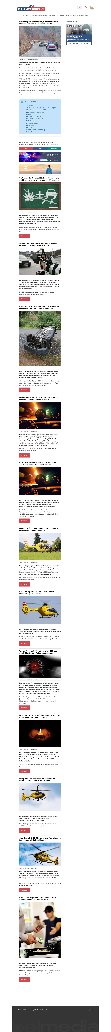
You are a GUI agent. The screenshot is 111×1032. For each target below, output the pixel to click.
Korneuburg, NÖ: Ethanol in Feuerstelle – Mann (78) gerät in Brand (37, 593)
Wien (86, 16)
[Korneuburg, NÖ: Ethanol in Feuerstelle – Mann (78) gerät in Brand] (40, 610)
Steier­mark (68, 16)
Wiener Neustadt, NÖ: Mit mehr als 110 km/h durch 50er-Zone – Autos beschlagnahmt (38, 652)
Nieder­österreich (42, 16)
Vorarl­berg (80, 16)
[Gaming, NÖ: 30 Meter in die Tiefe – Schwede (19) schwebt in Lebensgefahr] (40, 546)
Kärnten (34, 16)
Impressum (22, 1010)
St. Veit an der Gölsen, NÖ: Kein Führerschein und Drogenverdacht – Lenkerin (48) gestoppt (39, 179)
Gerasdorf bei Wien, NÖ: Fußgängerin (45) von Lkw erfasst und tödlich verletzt (39, 716)
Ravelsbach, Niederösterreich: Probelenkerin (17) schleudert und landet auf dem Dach (39, 307)
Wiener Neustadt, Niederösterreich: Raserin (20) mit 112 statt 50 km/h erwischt (38, 244)
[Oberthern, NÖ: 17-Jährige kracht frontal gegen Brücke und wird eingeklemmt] (40, 854)
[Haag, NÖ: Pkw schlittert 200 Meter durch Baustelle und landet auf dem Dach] (40, 797)
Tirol (74, 16)
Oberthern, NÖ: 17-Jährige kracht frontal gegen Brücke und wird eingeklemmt (40, 839)
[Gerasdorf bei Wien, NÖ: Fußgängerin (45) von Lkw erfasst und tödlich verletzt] (40, 733)
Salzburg (62, 16)
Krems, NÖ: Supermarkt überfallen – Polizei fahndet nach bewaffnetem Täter (38, 899)
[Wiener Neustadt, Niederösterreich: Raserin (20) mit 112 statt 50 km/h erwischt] (40, 261)
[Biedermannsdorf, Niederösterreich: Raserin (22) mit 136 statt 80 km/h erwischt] (40, 415)
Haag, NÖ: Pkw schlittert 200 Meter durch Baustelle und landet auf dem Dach (37, 780)
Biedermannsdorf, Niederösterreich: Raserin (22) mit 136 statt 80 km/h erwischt (38, 398)
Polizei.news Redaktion (32, 59)
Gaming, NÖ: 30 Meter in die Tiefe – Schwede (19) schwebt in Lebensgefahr (39, 529)
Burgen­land (27, 16)
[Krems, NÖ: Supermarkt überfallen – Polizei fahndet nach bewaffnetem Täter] (40, 930)
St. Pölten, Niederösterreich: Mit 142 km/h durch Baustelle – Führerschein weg (37, 464)
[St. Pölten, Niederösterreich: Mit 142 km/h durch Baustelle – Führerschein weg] (40, 481)
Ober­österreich (53, 16)
